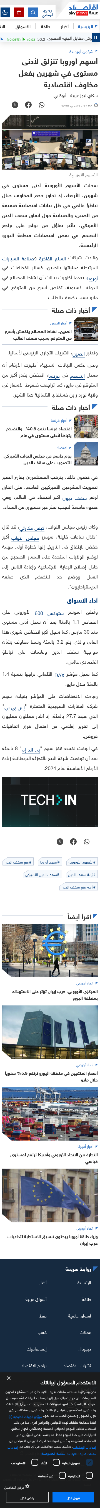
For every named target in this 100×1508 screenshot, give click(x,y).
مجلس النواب (25, 537)
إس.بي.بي (14, 706)
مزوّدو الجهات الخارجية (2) (25, 1416)
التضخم (77, 375)
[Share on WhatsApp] (41, 105)
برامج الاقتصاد (34, 1365)
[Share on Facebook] (28, 105)
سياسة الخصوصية (53, 1453)
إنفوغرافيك (37, 1348)
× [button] (9, 1378)
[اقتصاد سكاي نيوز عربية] (78, 10)
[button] (47, 12)
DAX (59, 674)
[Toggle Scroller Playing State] (96, 37)
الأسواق (23, 26)
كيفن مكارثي (31, 527)
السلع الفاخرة (52, 257)
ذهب (42, 1332)
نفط (43, 1315)
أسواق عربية (36, 1299)
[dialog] (50, 1440)
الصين (78, 353)
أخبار (43, 1282)
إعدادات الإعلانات (84, 1446)
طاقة (86, 1299)
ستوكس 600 (49, 612)
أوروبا (92, 277)
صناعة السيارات (18, 257)
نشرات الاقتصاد (77, 1365)
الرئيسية (85, 26)
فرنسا (54, 375)
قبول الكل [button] (73, 1497)
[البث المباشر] (19, 12)
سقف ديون (74, 497)
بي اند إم (31, 749)
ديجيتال (85, 1348)
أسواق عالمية (79, 1315)
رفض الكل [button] (27, 1497)
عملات (85, 1332)
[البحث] (33, 12)
